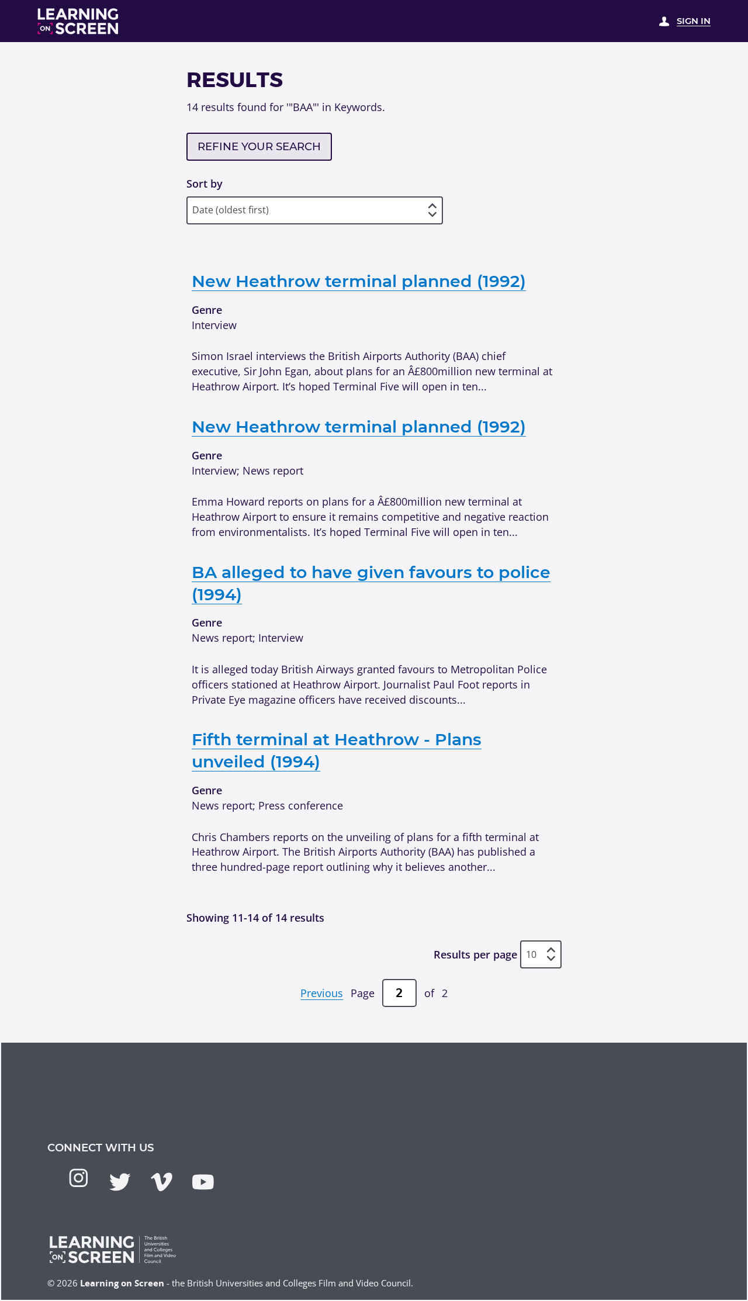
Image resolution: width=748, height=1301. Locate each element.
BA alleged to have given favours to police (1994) (371, 583)
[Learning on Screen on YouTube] (203, 1182)
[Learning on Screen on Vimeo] (161, 1182)
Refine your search (259, 146)
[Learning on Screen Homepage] (78, 21)
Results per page (475, 954)
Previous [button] (321, 992)
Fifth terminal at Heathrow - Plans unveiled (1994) (337, 750)
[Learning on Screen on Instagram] (78, 1178)
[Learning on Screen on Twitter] (120, 1182)
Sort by (204, 183)
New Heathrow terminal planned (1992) (359, 281)
